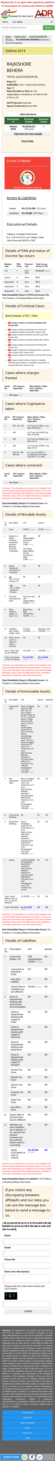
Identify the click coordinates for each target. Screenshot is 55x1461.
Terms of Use (28, 1433)
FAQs (28, 1438)
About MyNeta (27, 1413)
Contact (27, 1428)
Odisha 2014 (20, 36)
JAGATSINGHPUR (38, 36)
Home (5, 22)
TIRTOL (9, 39)
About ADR (27, 1418)
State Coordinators (27, 1423)
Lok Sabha (17, 22)
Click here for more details (28, 134)
